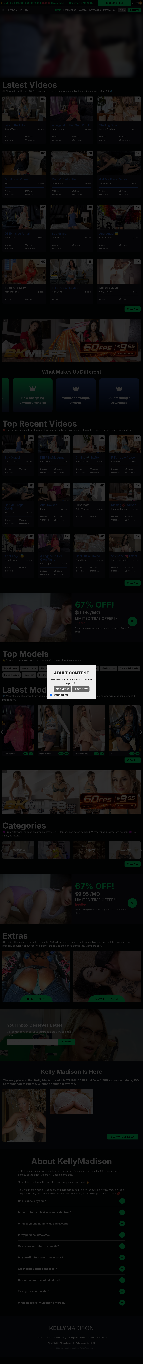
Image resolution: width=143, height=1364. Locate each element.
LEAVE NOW (81, 689)
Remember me (60, 694)
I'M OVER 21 (62, 689)
